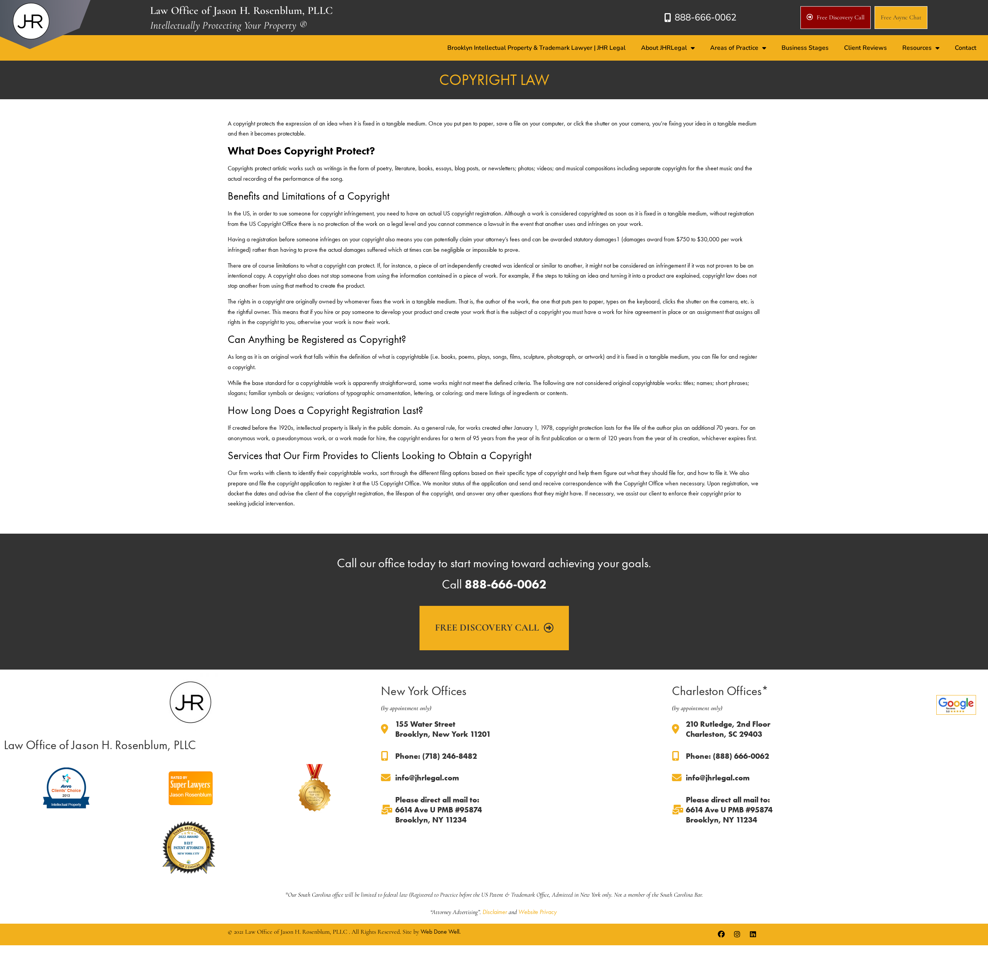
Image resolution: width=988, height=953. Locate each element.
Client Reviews (865, 48)
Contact (965, 48)
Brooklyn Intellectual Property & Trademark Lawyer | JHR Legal (536, 48)
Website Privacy (537, 912)
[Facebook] (721, 934)
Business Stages (805, 48)
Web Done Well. (441, 932)
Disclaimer (494, 912)
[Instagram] (737, 934)
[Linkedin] (753, 934)
